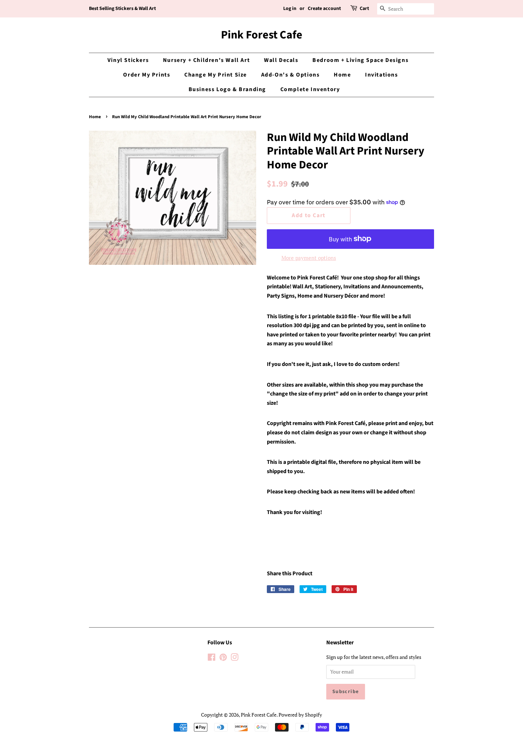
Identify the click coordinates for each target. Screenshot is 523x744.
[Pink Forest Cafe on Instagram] (234, 658)
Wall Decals (281, 60)
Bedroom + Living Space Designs (360, 60)
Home (342, 75)
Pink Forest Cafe (261, 35)
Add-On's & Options (290, 75)
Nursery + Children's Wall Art (206, 60)
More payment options (308, 257)
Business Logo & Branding (227, 89)
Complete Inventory (310, 89)
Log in (289, 8)
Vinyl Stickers (128, 60)
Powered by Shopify (300, 714)
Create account (324, 8)
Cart (364, 8)
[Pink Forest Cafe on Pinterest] (223, 658)
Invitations (381, 75)
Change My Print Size (215, 75)
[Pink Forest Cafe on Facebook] (211, 658)
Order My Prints (146, 75)
